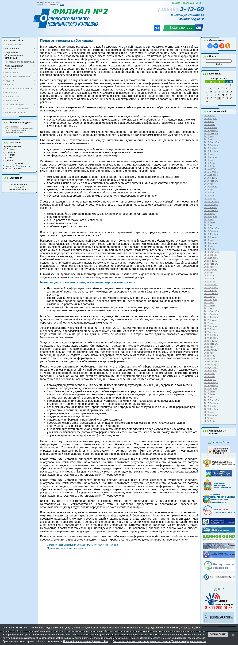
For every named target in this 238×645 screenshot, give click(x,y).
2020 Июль (209, 279)
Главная (176, 3)
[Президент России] (218, 442)
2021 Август (210, 308)
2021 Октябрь (211, 314)
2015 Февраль (211, 133)
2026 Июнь (209, 421)
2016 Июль (209, 166)
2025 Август (210, 397)
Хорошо (11, 152)
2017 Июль (209, 195)
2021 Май (209, 302)
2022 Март (209, 323)
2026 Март (209, 412)
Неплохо (11, 155)
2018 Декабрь (211, 234)
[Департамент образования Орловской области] (219, 490)
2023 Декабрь (211, 367)
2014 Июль (209, 124)
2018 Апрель (210, 216)
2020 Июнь (209, 276)
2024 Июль (209, 376)
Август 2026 (219, 78)
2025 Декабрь (211, 409)
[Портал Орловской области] (219, 476)
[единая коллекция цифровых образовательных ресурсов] (218, 532)
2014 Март (209, 115)
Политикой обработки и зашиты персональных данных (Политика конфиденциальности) (159, 641)
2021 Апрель (210, 299)
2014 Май (209, 121)
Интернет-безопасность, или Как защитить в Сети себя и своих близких (82, 545)
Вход (198, 3)
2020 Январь (210, 261)
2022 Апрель (210, 326)
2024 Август (210, 379)
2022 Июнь (209, 329)
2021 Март (209, 296)
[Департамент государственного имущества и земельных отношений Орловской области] (219, 502)
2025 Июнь (209, 391)
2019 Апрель (210, 243)
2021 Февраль (211, 293)
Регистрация (188, 3)
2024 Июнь (209, 373)
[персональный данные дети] (219, 580)
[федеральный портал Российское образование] (219, 548)
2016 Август (210, 169)
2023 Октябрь (211, 364)
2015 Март (209, 136)
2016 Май (209, 160)
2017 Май (209, 190)
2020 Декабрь (211, 287)
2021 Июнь (209, 305)
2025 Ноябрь (210, 406)
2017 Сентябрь (211, 201)
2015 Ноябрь (210, 148)
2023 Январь (210, 341)
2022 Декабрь (211, 338)
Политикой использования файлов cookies (85, 641)
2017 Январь (210, 178)
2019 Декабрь (211, 258)
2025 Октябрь (211, 403)
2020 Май (209, 273)
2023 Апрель (210, 350)
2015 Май (209, 139)
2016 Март (209, 154)
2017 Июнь (209, 193)
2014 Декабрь (211, 130)
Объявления (10, 127)
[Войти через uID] (210, 45)
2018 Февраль (211, 210)
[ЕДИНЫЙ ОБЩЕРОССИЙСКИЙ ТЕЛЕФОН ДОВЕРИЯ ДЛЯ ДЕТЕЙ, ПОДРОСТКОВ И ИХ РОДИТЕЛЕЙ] (219, 609)
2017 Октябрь (211, 204)
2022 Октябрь (211, 335)
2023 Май (209, 353)
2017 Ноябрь (210, 207)
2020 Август (210, 281)
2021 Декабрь (211, 317)
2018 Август (210, 225)
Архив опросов (23, 166)
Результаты (8, 166)
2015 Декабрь (211, 151)
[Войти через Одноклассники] (227, 45)
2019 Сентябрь (211, 252)
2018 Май (209, 219)
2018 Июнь (209, 222)
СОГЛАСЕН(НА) (218, 634)
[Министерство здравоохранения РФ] (219, 467)
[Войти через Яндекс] (221, 45)
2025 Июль (209, 394)
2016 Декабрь (211, 175)
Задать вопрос (180, 27)
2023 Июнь (209, 356)
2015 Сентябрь (211, 142)
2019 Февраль (211, 237)
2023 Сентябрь (211, 362)
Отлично (11, 149)
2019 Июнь (209, 249)
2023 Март (209, 347)
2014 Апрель (210, 118)
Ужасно (10, 160)
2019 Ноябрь (210, 255)
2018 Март (209, 213)
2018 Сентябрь (211, 228)
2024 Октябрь (211, 382)
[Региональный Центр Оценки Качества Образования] (219, 557)
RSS (62, 4)
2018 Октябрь (211, 231)
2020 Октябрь (211, 284)
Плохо (10, 157)
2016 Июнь (209, 163)
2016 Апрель (210, 157)
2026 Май (209, 418)
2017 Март (209, 184)
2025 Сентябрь (211, 400)
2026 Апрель (210, 415)
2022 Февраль (211, 320)
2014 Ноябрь (210, 127)
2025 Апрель (210, 388)
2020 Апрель (210, 270)
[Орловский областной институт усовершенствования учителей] (219, 570)
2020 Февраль (211, 264)
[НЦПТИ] (219, 589)
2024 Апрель (210, 370)
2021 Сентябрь (211, 311)
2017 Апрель (210, 187)
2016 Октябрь (211, 172)
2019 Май (209, 246)
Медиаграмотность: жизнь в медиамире (66, 548)
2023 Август (210, 359)
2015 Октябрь (211, 145)
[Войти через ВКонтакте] (215, 45)
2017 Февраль (211, 181)
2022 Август (210, 332)
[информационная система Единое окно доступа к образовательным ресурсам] (219, 540)
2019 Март (209, 240)
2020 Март (209, 267)
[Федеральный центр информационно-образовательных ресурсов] (218, 524)
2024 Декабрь (211, 385)
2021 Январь (210, 290)
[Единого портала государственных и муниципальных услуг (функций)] (219, 515)
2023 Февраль (211, 344)
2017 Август (210, 198)
